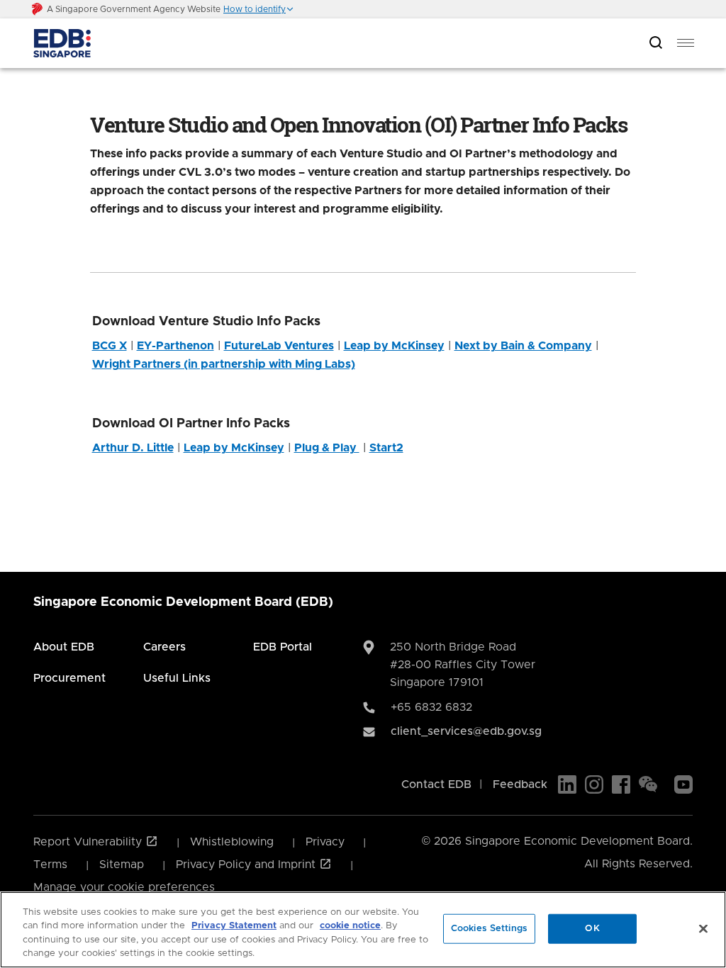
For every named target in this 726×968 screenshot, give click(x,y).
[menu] (685, 43)
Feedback (520, 784)
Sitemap (121, 864)
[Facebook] (621, 784)
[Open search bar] (655, 43)
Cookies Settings (489, 928)
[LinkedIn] (567, 784)
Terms (50, 864)
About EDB (63, 647)
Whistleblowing (232, 842)
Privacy (325, 842)
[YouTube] (683, 784)
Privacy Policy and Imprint (247, 864)
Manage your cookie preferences (124, 887)
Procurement (69, 678)
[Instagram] (594, 784)
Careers (164, 647)
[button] (258, 9)
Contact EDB (436, 784)
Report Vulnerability (89, 842)
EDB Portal (282, 647)
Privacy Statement (234, 925)
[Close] (703, 928)
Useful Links (177, 678)
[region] (363, 929)
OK (592, 928)
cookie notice (350, 925)
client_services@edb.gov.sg (466, 731)
